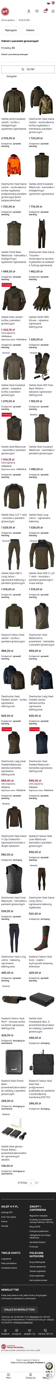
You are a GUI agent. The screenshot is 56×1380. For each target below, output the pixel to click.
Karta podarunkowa (38, 1280)
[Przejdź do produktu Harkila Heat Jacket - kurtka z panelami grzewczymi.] (14, 298)
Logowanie (6, 1259)
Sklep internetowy (27, 1362)
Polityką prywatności (23, 1322)
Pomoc (4, 1221)
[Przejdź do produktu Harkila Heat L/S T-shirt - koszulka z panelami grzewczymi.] (14, 496)
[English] (53, 3)
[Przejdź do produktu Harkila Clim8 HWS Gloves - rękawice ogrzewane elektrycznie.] (41, 298)
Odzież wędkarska (38, 1266)
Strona (22, 1182)
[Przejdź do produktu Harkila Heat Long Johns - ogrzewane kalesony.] (41, 496)
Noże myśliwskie (37, 1276)
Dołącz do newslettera (19, 1309)
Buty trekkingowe (37, 1262)
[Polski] (48, 3)
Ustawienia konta (9, 1268)
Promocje (34, 1247)
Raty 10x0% (35, 1226)
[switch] (49, 1375)
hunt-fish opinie (8, 1217)
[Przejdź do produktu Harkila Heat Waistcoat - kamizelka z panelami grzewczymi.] (14, 428)
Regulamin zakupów (38, 1216)
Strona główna (8, 20)
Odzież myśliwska (38, 1271)
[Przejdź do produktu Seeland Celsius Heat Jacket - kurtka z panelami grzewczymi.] (14, 616)
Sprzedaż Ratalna (37, 1242)
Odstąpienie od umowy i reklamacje (40, 1236)
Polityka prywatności (39, 1231)
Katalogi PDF (7, 1212)
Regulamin (35, 1317)
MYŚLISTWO (24, 20)
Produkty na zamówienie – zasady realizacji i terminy (41, 1220)
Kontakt (4, 1226)
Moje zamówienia (8, 1263)
